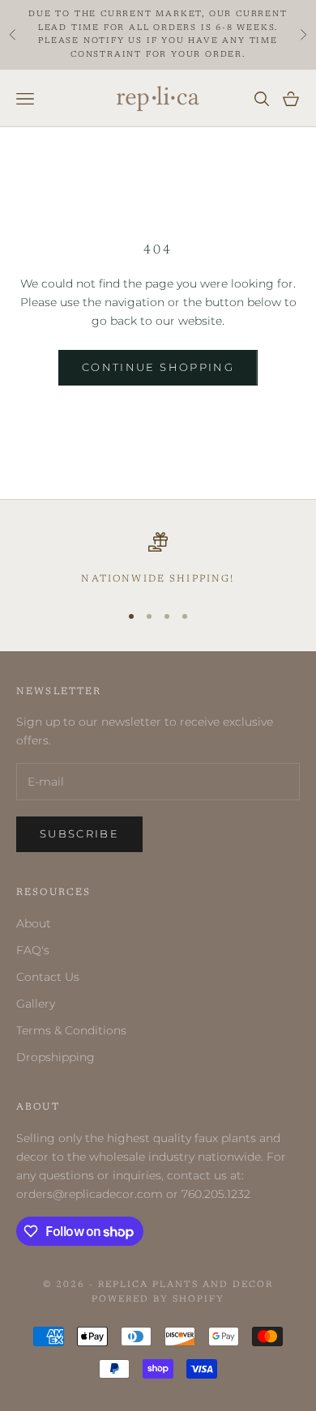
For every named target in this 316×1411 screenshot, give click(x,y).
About (33, 923)
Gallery (35, 1003)
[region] (158, 559)
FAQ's (32, 950)
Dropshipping (55, 1057)
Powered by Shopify (158, 1299)
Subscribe (79, 833)
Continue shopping (158, 366)
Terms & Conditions (71, 1030)
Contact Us (47, 977)
